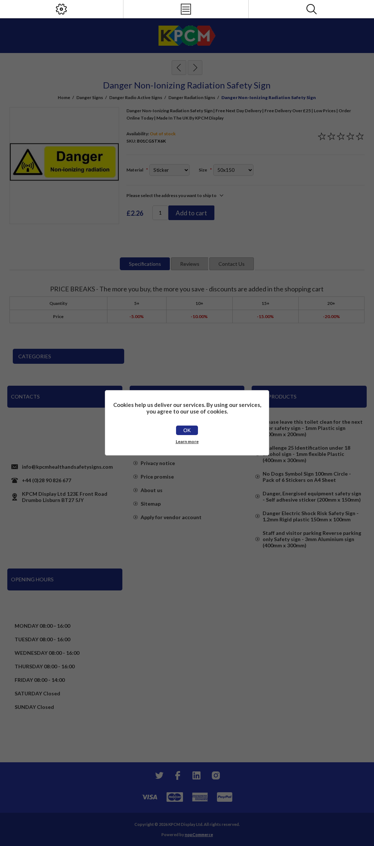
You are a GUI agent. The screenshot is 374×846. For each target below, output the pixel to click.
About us (152, 490)
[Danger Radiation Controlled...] (195, 67)
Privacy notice (158, 463)
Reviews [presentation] (189, 264)
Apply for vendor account (171, 517)
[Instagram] (215, 775)
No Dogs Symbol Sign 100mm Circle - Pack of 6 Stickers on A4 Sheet (307, 477)
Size (203, 170)
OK (187, 430)
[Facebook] (177, 775)
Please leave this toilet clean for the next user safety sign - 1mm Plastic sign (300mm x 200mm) (313, 428)
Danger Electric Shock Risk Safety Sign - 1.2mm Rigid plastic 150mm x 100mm (311, 516)
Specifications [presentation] (145, 264)
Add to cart (191, 213)
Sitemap (151, 504)
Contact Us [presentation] (231, 264)
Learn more (187, 441)
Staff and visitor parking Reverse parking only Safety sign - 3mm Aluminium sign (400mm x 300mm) (312, 539)
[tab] (145, 263)
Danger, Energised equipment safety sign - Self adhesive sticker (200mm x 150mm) (312, 496)
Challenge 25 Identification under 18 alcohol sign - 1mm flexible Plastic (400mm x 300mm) (306, 454)
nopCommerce (199, 834)
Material (135, 170)
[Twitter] (158, 775)
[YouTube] (196, 775)
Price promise (157, 476)
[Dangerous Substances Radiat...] (179, 67)
